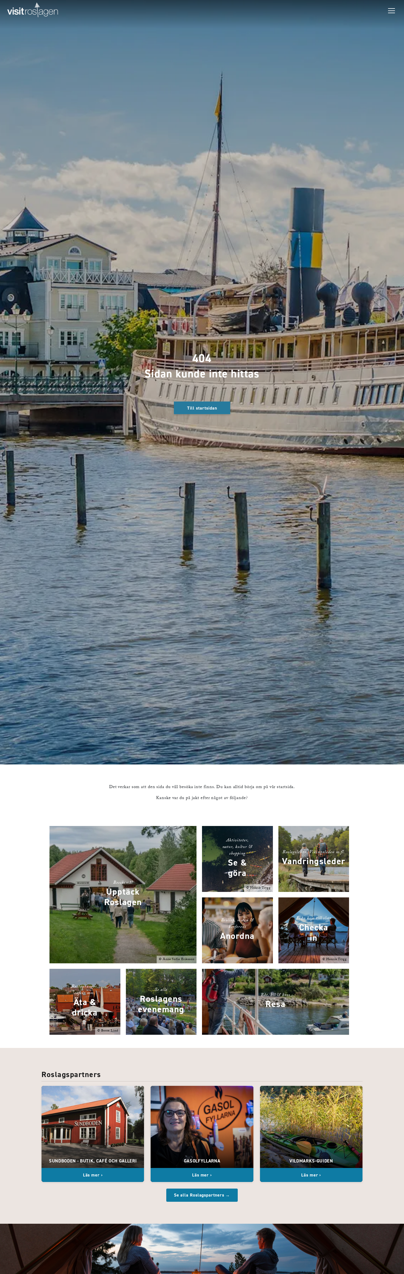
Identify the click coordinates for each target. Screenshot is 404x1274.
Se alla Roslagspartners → (202, 1195)
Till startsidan (202, 408)
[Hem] (32, 11)
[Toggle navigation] (391, 11)
